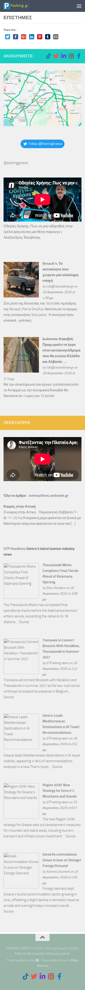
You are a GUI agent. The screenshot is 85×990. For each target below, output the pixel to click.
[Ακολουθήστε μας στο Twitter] (56, 56)
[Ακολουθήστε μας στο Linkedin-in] (63, 56)
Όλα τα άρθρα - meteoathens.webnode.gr (36, 495)
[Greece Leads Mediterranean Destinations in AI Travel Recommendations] (21, 748)
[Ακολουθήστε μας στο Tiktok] (48, 56)
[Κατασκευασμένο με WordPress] (37, 960)
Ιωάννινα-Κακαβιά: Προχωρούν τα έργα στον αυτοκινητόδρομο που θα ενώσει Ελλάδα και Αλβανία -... (61, 350)
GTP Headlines (15, 549)
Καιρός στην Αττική (20, 506)
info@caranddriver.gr (59, 286)
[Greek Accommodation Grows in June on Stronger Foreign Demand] (21, 887)
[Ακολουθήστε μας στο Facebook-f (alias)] (78, 56)
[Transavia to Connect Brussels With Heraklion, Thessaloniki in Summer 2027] (21, 673)
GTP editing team (57, 663)
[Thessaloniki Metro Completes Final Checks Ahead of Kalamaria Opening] (21, 597)
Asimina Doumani (58, 871)
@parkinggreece (16, 163)
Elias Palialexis (55, 588)
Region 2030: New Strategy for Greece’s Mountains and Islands (59, 790)
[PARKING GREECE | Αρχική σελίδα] (20, 5)
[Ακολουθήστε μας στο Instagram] (71, 56)
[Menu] (79, 6)
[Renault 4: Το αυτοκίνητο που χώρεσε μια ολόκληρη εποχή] (21, 296)
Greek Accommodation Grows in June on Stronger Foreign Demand (61, 860)
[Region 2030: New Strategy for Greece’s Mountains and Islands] (21, 817)
